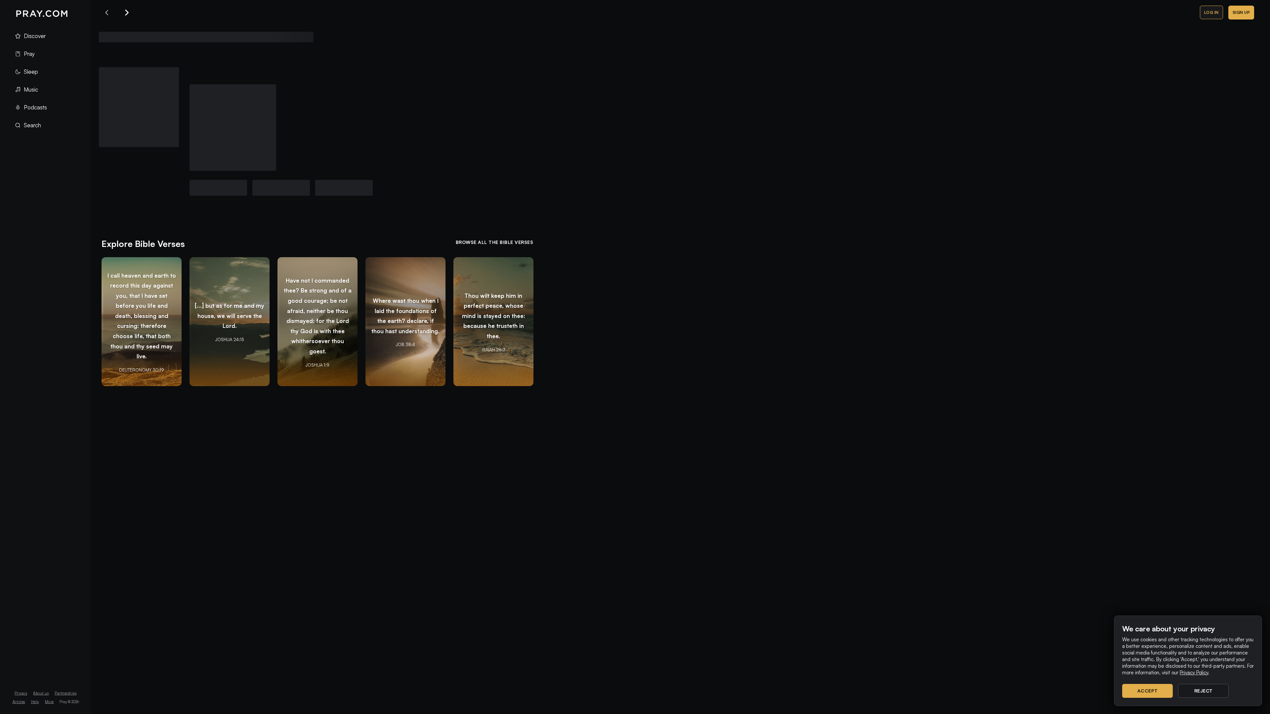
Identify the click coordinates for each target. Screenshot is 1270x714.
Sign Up (1241, 12)
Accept (1147, 691)
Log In (1211, 12)
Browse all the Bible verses (494, 242)
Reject (1203, 691)
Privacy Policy (1194, 672)
